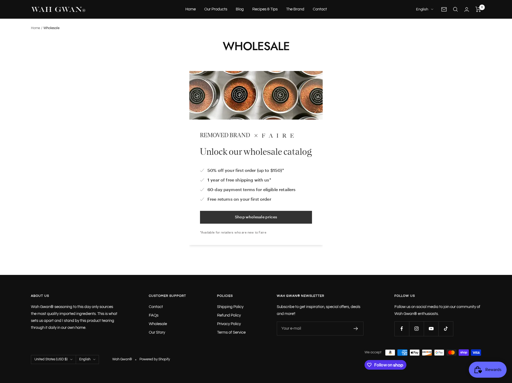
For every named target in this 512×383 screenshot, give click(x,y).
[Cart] (478, 9)
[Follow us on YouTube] (431, 328)
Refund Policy (229, 315)
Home (190, 9)
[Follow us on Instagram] (416, 328)
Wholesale (158, 324)
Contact (320, 9)
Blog (240, 9)
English (422, 9)
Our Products (215, 9)
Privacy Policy (229, 324)
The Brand (295, 9)
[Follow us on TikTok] (445, 328)
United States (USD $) (50, 359)
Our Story (157, 332)
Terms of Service (231, 332)
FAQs (153, 315)
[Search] (455, 9)
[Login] (466, 9)
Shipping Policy (230, 307)
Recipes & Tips (265, 9)
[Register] (356, 328)
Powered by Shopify (154, 359)
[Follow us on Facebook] (401, 328)
